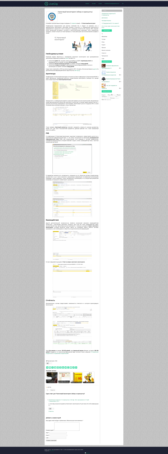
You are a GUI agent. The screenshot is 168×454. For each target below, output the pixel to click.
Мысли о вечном (106, 50)
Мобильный (112, 96)
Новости (52, 390)
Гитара (103, 39)
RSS (122, 3)
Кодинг (103, 44)
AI (120, 96)
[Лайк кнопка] (47, 363)
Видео (119, 95)
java (114, 96)
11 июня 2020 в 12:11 (54, 401)
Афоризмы (104, 36)
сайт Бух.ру (77, 70)
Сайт (47, 438)
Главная (87, 3)
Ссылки (100, 3)
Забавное (104, 96)
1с (47, 390)
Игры (103, 42)
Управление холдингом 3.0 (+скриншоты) (109, 14)
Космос (103, 98)
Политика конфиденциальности (112, 3)
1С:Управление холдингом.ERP (61, 353)
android (105, 98)
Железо (108, 98)
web (116, 96)
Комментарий (50, 430)
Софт (103, 58)
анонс (66, 58)
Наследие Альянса (106, 20)
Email (47, 435)
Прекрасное (105, 56)
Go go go (115, 95)
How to (104, 99)
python (119, 96)
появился (73, 23)
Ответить (51, 411)
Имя (47, 432)
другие (95, 69)
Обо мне (94, 3)
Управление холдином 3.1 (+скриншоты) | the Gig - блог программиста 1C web (69, 400)
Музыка (104, 47)
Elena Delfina (51, 450)
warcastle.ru (117, 98)
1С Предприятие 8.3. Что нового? (110, 23)
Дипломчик (105, 18)
